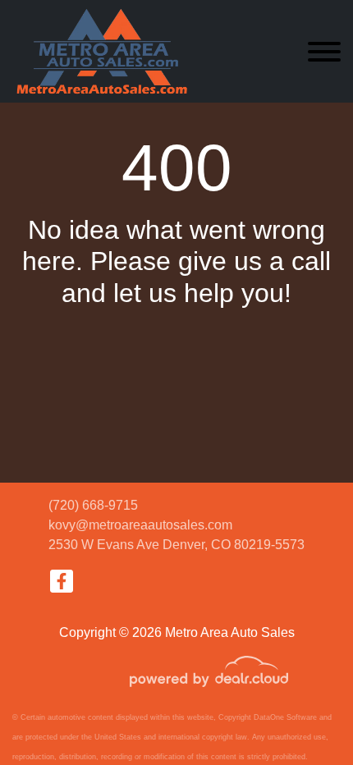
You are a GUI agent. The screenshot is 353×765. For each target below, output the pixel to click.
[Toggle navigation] (324, 51)
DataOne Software (285, 717)
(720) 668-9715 (93, 505)
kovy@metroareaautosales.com (140, 525)
